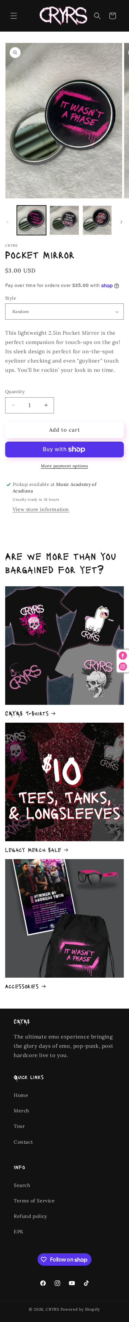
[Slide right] (121, 222)
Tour (19, 1126)
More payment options (64, 465)
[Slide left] (7, 222)
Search (22, 1185)
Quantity (15, 392)
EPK (19, 1232)
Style (10, 298)
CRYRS (52, 1309)
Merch (21, 1111)
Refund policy (30, 1216)
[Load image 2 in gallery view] (64, 220)
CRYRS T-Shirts (27, 713)
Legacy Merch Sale (33, 849)
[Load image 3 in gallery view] (97, 220)
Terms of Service (34, 1201)
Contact (23, 1142)
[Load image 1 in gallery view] (31, 220)
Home (21, 1095)
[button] (13, 15)
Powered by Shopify (80, 1309)
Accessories (22, 985)
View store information (41, 509)
